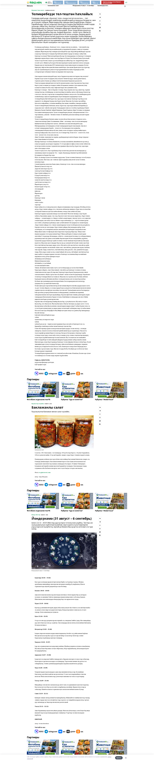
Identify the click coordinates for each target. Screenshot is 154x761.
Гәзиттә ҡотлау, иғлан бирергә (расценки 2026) (112, 2)
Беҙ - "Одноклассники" (71, 2)
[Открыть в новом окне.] (39, 373)
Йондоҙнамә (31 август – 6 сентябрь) (83, 5)
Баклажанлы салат (53, 5)
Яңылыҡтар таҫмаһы (38, 403)
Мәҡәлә (30, 6)
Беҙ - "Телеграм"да (84, 2)
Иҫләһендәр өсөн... (103, 5)
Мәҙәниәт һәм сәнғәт (38, 10)
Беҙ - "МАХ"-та (95, 2)
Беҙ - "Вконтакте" (57, 2)
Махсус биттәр (36, 514)
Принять (118, 758)
